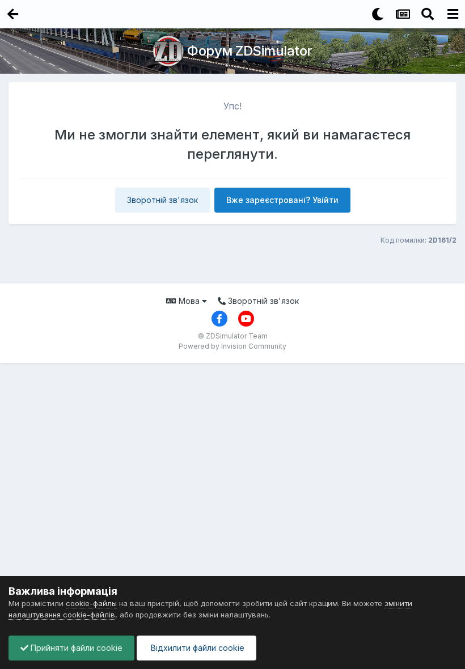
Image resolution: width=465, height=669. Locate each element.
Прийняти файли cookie (75, 648)
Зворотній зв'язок (162, 200)
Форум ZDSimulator (249, 51)
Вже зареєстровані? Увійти (282, 200)
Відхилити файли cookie (196, 648)
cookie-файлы (91, 603)
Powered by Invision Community (232, 346)
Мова (189, 301)
